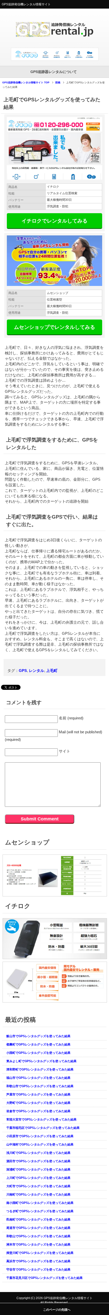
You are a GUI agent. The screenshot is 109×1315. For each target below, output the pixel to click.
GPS (23, 670)
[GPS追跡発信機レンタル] (54, 58)
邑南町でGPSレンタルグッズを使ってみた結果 (38, 1219)
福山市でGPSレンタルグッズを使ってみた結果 (38, 1078)
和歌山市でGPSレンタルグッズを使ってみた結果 (40, 1086)
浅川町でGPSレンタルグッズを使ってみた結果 (38, 1153)
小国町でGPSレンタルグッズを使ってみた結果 (38, 1053)
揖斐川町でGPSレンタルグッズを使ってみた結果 (40, 1253)
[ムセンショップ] (55, 896)
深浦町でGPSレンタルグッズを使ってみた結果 (38, 1169)
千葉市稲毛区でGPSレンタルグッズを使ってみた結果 (43, 1128)
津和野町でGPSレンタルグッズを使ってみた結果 (40, 1069)
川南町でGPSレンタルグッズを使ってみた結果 (38, 1194)
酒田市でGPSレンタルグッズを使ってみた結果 (38, 1161)
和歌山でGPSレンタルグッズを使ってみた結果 (38, 1236)
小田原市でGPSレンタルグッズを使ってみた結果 (40, 1136)
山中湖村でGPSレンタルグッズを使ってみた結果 (40, 1144)
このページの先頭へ (56, 1309)
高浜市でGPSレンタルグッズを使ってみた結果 (38, 1261)
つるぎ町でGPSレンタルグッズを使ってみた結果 (40, 1211)
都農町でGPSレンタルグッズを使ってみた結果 (38, 1044)
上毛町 (52, 670)
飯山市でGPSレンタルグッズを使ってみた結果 (38, 1036)
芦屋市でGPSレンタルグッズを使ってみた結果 (38, 1094)
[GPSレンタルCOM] (54, 42)
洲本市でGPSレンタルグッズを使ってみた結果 (38, 1244)
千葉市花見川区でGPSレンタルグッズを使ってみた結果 (44, 1278)
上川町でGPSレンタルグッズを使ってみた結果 (38, 1178)
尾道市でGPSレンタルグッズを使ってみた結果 (38, 1228)
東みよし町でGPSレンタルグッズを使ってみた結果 (41, 1061)
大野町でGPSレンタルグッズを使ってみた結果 (38, 1103)
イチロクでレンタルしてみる (54, 221)
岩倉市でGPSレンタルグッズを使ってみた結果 (38, 1111)
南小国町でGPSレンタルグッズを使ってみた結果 (40, 1203)
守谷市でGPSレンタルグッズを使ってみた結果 (38, 1269)
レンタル (36, 670)
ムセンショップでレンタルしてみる (54, 327)
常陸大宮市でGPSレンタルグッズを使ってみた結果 (41, 1119)
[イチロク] (55, 959)
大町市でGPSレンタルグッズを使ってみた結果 (38, 1186)
